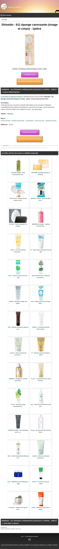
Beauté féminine (6, 145)
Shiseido (10, 113)
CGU (22, 536)
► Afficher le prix (29, 74)
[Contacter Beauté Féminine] (29, 539)
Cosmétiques (29, 120)
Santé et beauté (6, 120)
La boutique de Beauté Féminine (11, 96)
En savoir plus (37, 109)
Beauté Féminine (14, 7)
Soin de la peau (39, 120)
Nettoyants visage (51, 120)
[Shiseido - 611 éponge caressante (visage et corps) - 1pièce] (29, 50)
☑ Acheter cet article (29, 132)
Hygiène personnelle (18, 120)
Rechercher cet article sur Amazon (29, 81)
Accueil (4, 19)
